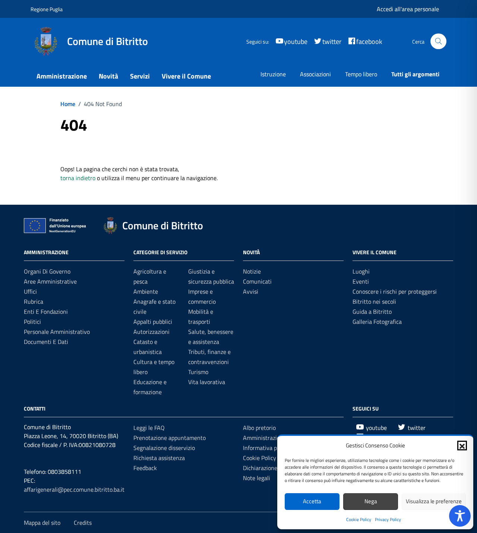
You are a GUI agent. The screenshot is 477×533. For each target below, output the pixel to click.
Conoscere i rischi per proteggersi (395, 291)
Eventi (361, 281)
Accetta (312, 501)
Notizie (252, 271)
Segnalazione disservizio (164, 447)
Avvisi (250, 291)
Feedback (145, 467)
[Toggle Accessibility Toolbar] (459, 515)
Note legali (256, 477)
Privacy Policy (388, 519)
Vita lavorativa (206, 381)
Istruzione (273, 74)
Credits (83, 522)
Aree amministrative (50, 281)
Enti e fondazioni (46, 311)
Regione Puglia (47, 9)
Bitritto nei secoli (374, 301)
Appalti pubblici (152, 321)
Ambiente (145, 291)
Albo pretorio (259, 427)
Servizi (140, 76)
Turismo (198, 371)
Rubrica (33, 301)
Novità (108, 76)
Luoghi (361, 271)
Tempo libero (361, 74)
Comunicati (257, 281)
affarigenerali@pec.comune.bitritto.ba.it (74, 489)
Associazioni (315, 74)
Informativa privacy (267, 447)
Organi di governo (47, 271)
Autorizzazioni (151, 331)
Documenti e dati (46, 341)
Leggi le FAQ (149, 427)
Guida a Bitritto (372, 311)
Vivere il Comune (186, 76)
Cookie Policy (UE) (265, 457)
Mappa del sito (42, 522)
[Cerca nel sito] (438, 41)
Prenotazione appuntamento (169, 437)
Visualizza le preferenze (434, 501)
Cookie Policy (358, 519)
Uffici (30, 291)
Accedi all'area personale (408, 8)
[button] (462, 445)
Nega (370, 501)
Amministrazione (62, 76)
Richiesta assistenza (159, 457)
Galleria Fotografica (377, 321)
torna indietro (77, 177)
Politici (32, 321)
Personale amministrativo (57, 331)
